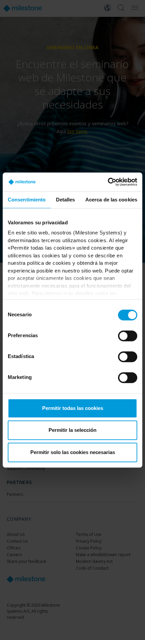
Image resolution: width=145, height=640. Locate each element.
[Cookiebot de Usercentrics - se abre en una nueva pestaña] (107, 182)
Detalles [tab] (65, 199)
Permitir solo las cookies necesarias (72, 452)
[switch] (127, 335)
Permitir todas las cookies (72, 408)
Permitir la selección (72, 430)
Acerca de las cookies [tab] (111, 199)
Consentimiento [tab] (27, 199)
